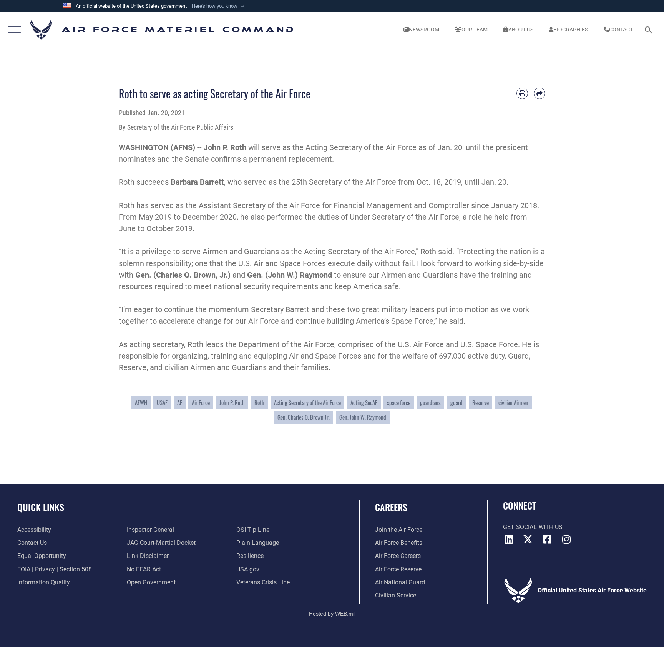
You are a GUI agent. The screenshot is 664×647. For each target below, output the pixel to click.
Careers (391, 507)
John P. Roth (232, 402)
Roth (259, 402)
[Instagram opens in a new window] (566, 539)
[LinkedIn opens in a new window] (509, 539)
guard (456, 402)
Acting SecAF (363, 402)
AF (179, 402)
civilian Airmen (513, 402)
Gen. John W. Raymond (362, 417)
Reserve (480, 402)
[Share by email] (539, 93)
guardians (430, 402)
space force (398, 402)
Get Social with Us (533, 527)
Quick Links (40, 507)
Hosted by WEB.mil (332, 614)
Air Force (201, 402)
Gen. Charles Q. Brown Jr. (303, 417)
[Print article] (522, 93)
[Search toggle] (649, 29)
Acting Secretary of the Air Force (307, 402)
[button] (219, 6)
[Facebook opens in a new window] (547, 539)
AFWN (141, 402)
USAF (162, 402)
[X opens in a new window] (528, 539)
